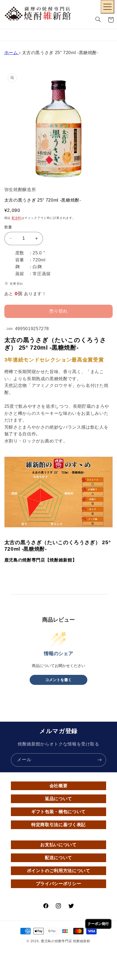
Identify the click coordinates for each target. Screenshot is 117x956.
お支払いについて (58, 844)
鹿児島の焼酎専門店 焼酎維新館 (65, 941)
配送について (58, 857)
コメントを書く (58, 679)
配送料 (16, 217)
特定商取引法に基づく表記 (58, 824)
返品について (58, 798)
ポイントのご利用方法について (58, 870)
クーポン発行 (98, 924)
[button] (98, 20)
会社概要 (59, 785)
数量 (8, 227)
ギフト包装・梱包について (58, 811)
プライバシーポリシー (58, 883)
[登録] (99, 760)
